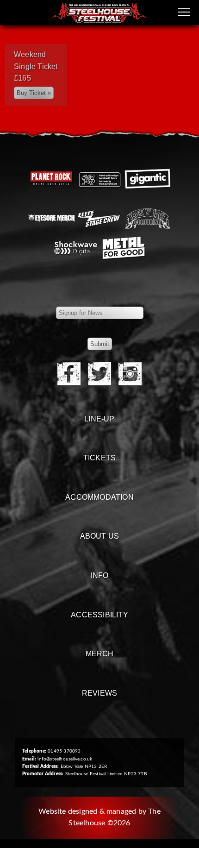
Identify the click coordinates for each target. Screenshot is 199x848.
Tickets (99, 458)
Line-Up (99, 419)
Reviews (99, 693)
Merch (100, 654)
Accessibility (99, 615)
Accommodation (99, 497)
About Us (99, 536)
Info (100, 575)
